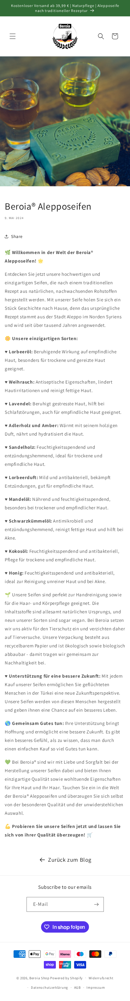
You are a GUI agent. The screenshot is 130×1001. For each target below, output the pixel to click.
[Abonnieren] (96, 904)
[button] (13, 36)
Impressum (95, 987)
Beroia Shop (39, 977)
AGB (77, 987)
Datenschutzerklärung (49, 987)
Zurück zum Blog (70, 859)
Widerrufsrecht (101, 978)
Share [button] (17, 236)
